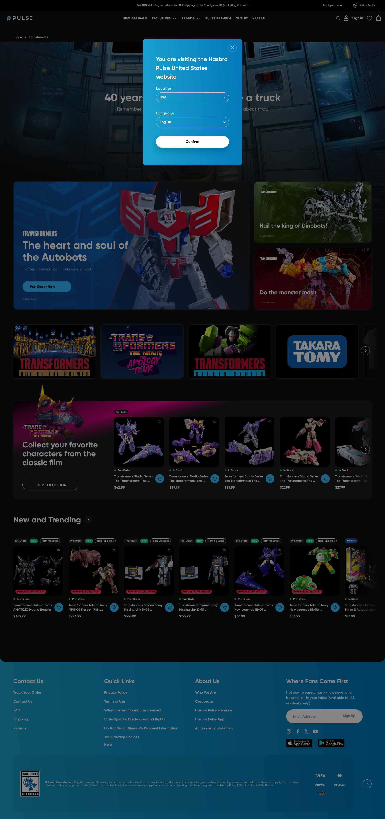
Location (164, 88)
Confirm (192, 141)
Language (165, 113)
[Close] (232, 47)
